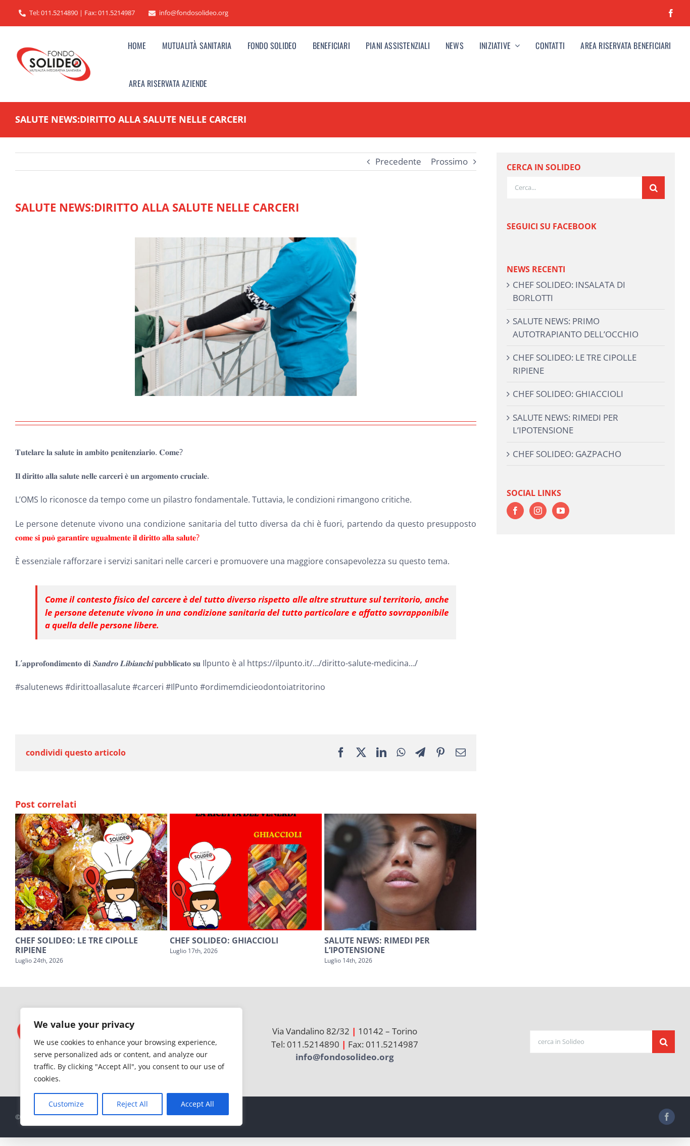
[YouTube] (560, 510)
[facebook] (671, 13)
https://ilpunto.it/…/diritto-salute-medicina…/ (332, 663)
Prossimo (449, 161)
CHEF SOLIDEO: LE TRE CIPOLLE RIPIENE (76, 945)
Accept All (197, 1104)
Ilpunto (216, 663)
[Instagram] (538, 510)
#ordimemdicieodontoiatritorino (262, 686)
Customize (66, 1104)
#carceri (148, 686)
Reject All (132, 1104)
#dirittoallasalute (97, 686)
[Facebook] (515, 510)
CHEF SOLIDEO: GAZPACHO (567, 454)
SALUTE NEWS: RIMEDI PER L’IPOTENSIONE (377, 945)
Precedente (398, 161)
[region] (131, 1067)
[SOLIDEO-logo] (53, 48)
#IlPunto (182, 686)
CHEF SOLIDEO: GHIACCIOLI (224, 940)
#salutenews (39, 686)
